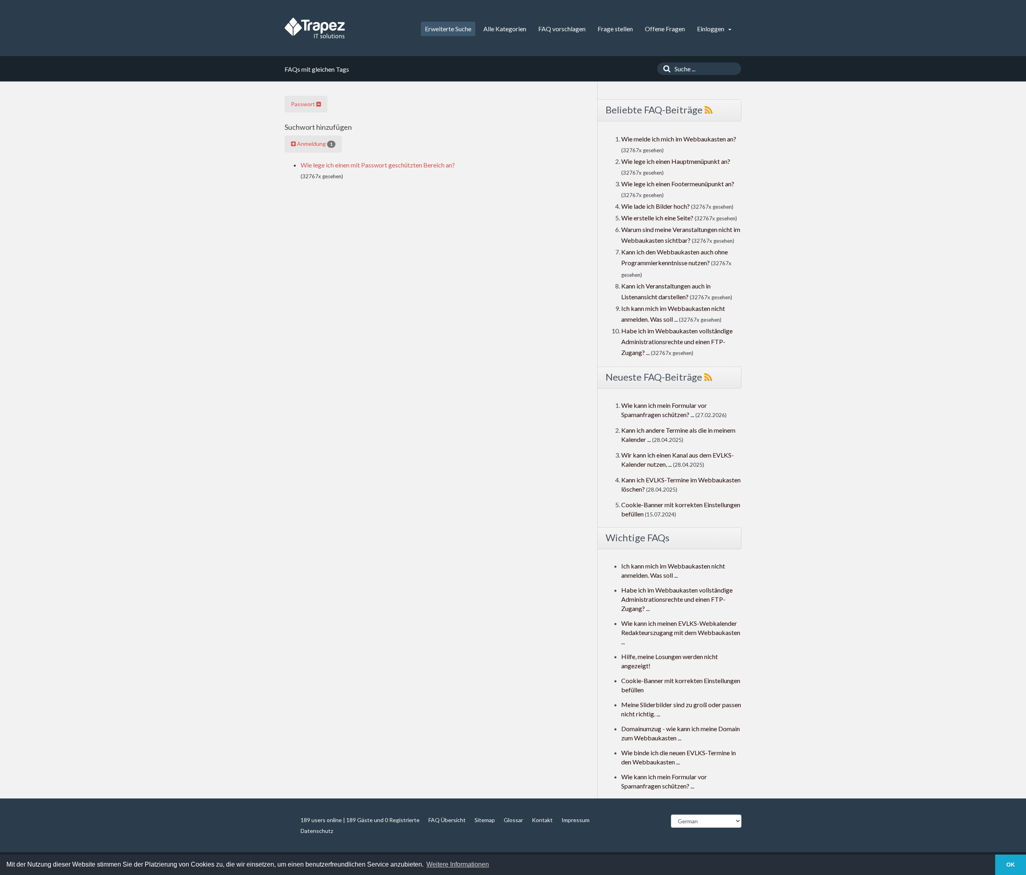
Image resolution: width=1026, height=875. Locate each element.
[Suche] (665, 68)
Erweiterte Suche (448, 28)
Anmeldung (314, 143)
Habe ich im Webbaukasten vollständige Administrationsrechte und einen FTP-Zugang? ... (677, 341)
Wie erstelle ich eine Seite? (657, 218)
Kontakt (542, 820)
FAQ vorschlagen (562, 28)
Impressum (575, 820)
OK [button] (1010, 864)
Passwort (303, 104)
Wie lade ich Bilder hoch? (655, 206)
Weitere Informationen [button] (457, 864)
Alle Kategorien (504, 28)
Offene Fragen (665, 28)
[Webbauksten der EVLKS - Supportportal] (315, 28)
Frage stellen (615, 28)
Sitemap (485, 820)
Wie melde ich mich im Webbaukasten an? (678, 139)
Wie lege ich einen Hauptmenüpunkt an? (675, 161)
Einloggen (711, 28)
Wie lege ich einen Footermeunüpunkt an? (677, 184)
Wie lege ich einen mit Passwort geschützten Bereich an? (378, 165)
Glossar (513, 820)
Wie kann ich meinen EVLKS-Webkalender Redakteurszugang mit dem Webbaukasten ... (680, 632)
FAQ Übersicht (447, 820)
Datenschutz (317, 830)
